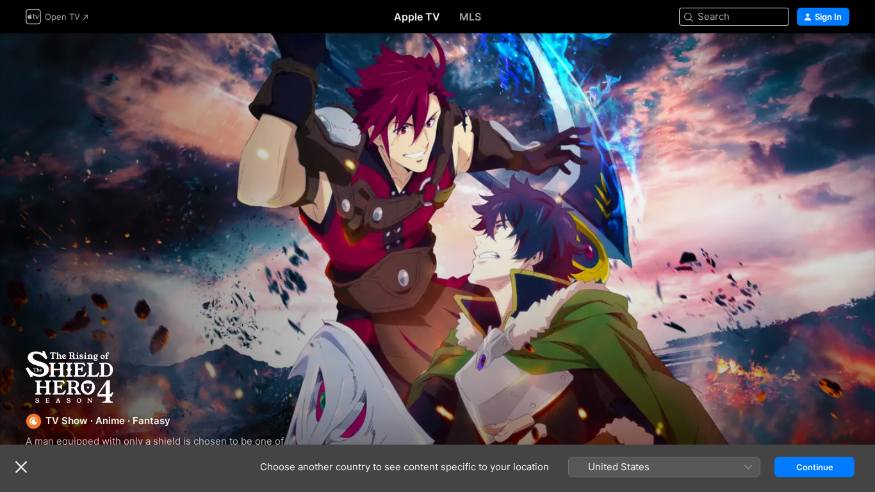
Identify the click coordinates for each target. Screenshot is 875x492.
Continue (814, 467)
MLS (470, 16)
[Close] (21, 467)
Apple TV (417, 16)
